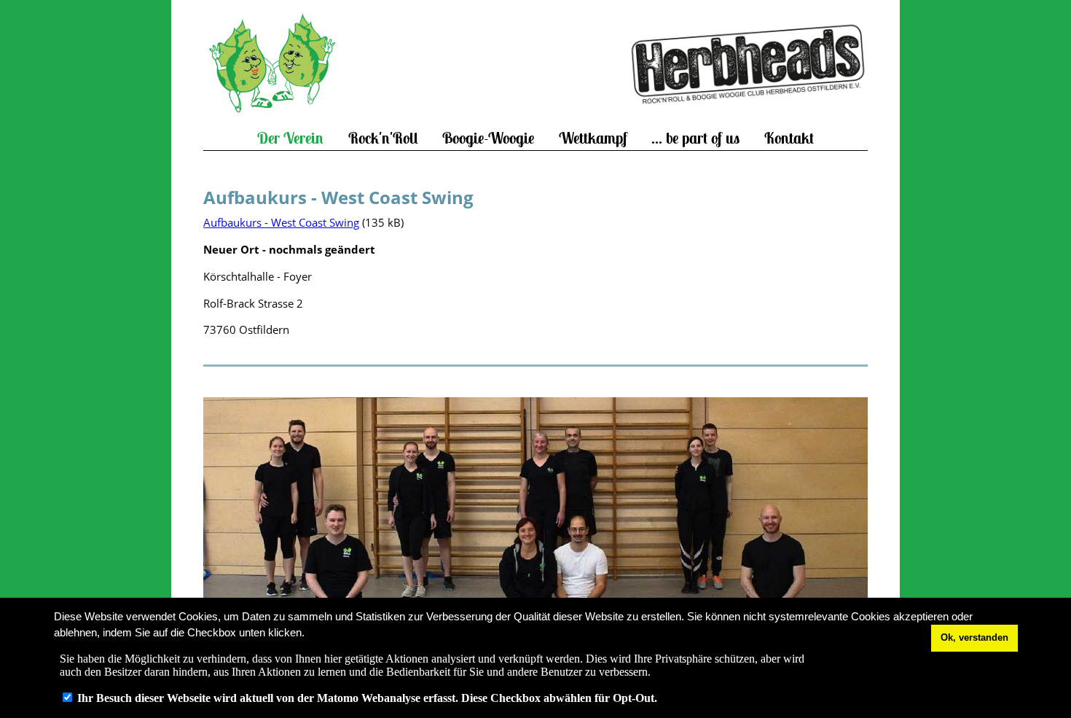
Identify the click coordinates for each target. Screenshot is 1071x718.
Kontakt (789, 138)
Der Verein (290, 138)
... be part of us (695, 138)
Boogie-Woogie (488, 138)
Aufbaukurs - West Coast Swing (281, 222)
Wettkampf (593, 138)
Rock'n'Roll (383, 138)
